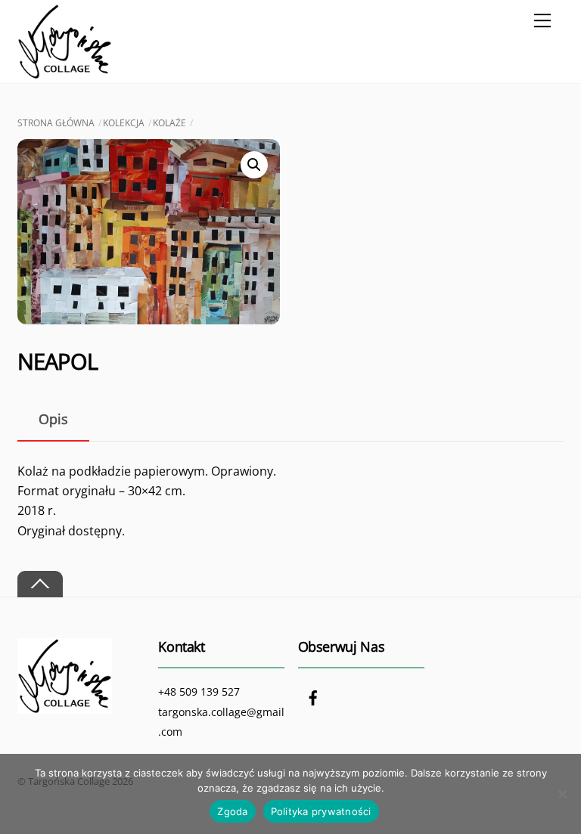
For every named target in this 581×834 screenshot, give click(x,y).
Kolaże (169, 122)
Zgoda (232, 811)
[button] (254, 164)
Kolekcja (123, 122)
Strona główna (56, 122)
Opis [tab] (53, 419)
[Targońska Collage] (64, 72)
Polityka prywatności (321, 811)
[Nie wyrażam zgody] (562, 793)
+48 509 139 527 (199, 691)
